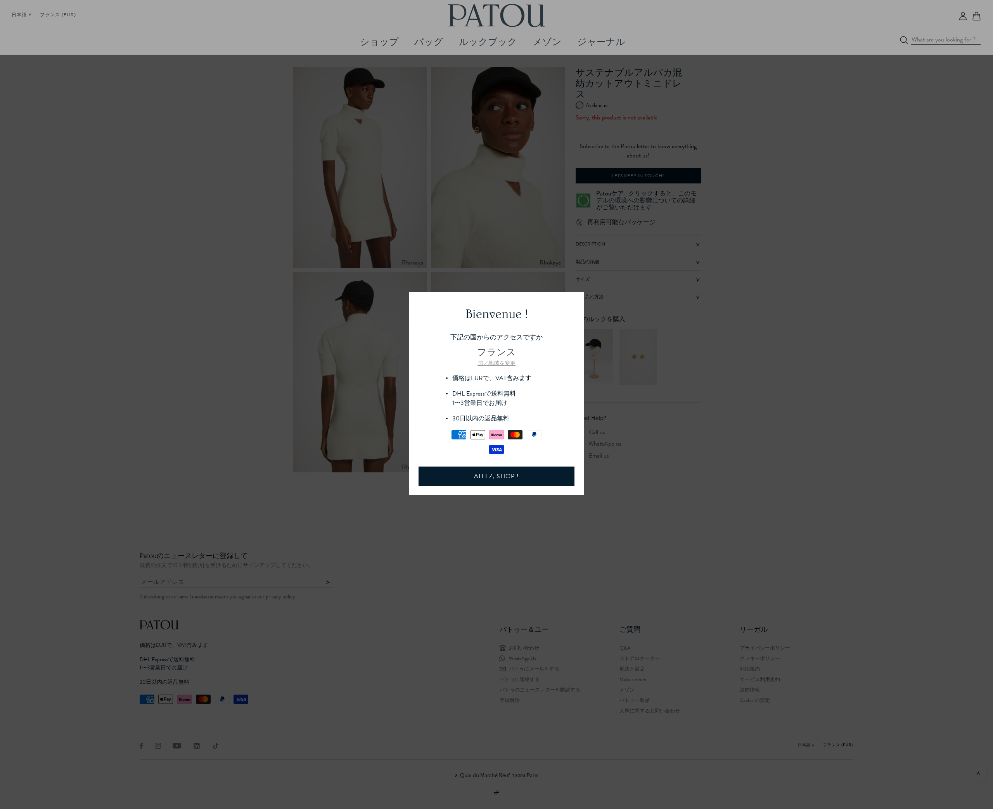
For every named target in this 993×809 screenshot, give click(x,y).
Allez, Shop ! (496, 476)
